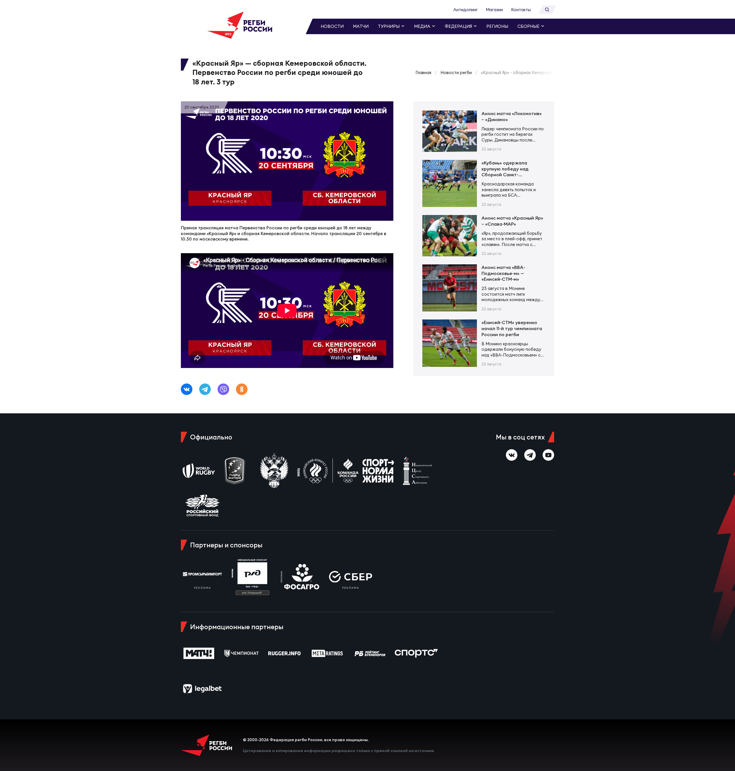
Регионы (497, 26)
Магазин (494, 9)
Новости (332, 26)
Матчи (361, 26)
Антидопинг (465, 9)
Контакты (521, 9)
